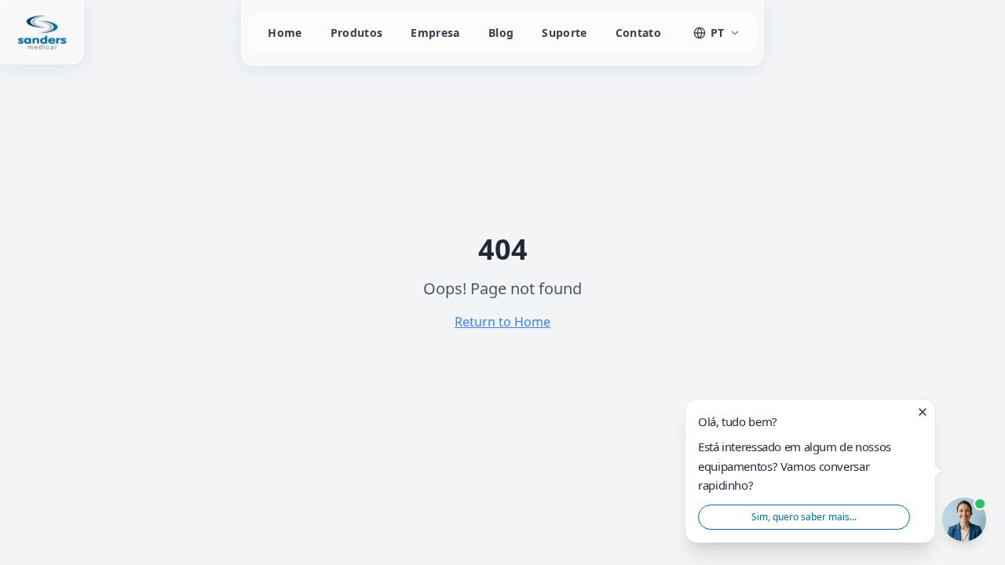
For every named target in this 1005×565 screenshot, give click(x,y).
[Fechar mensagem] (922, 412)
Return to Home (502, 321)
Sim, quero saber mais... (804, 516)
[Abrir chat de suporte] (964, 519)
